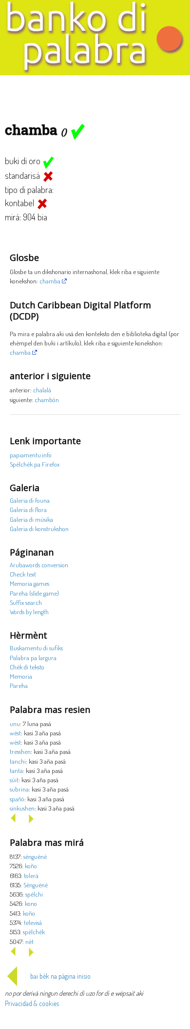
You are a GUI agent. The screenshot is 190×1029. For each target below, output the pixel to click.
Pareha (19, 685)
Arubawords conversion (39, 564)
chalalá (42, 390)
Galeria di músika (31, 519)
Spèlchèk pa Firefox (34, 464)
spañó (17, 798)
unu (15, 723)
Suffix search (26, 602)
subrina (19, 789)
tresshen (20, 751)
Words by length (29, 611)
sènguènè (35, 856)
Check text (23, 574)
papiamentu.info (31, 454)
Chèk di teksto (27, 667)
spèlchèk (34, 931)
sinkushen (22, 808)
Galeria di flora (28, 509)
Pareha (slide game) (34, 593)
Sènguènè (35, 884)
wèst (15, 733)
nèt (29, 941)
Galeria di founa (30, 500)
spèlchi (34, 894)
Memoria (21, 676)
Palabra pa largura (33, 657)
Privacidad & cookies (32, 1003)
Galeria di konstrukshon (39, 528)
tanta (16, 770)
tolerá (31, 875)
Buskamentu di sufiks (36, 647)
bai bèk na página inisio (60, 976)
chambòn (47, 399)
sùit (14, 779)
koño (31, 865)
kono (31, 903)
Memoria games (29, 583)
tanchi (18, 761)
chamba (49, 281)
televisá (33, 922)
